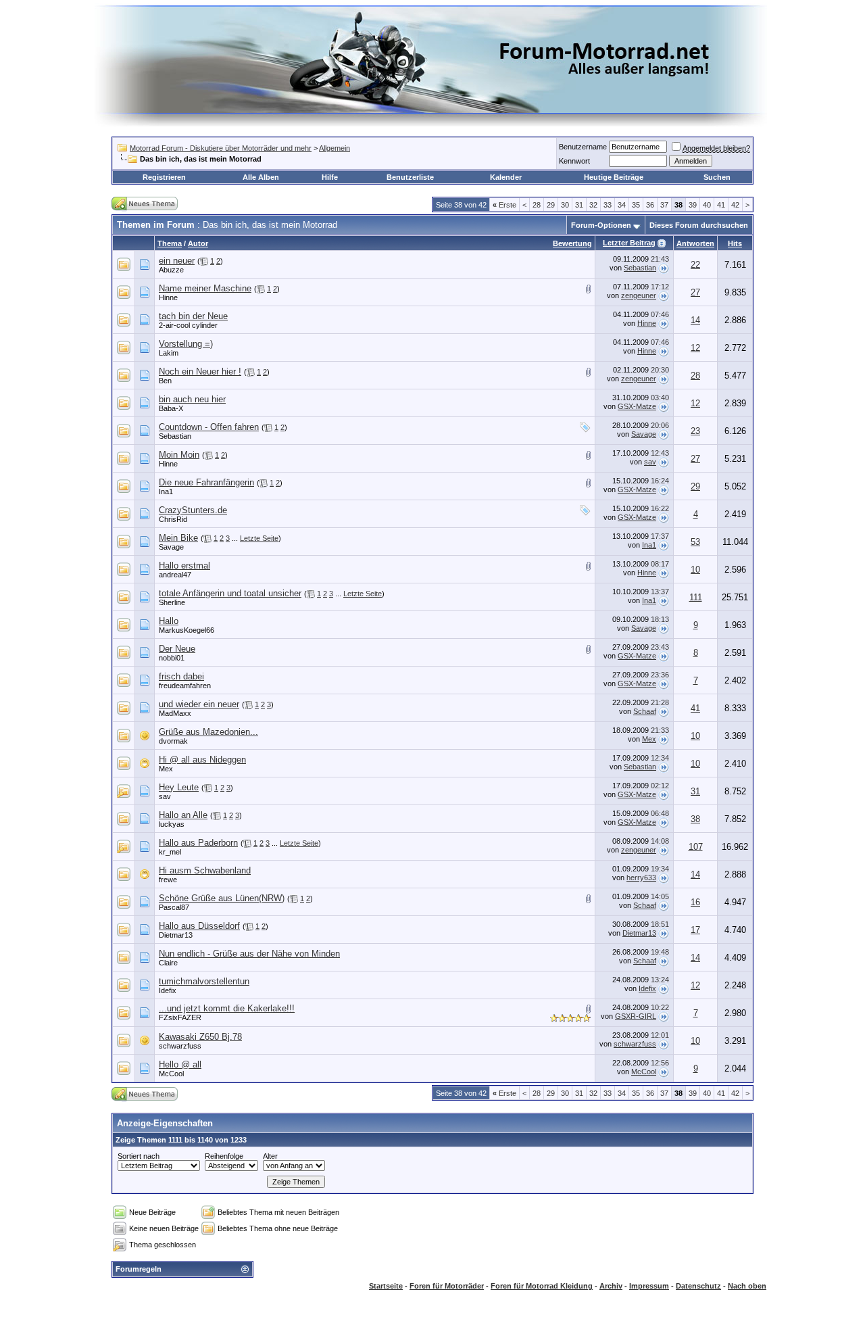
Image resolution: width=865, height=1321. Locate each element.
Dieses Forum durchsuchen (698, 225)
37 (664, 205)
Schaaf (644, 711)
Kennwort (574, 161)
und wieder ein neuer (199, 704)
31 (579, 205)
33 (607, 205)
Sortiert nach (138, 1156)
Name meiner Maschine (205, 288)
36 (650, 205)
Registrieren (164, 177)
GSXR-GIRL (635, 1016)
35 (636, 205)
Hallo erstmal (184, 565)
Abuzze (171, 270)
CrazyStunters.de (193, 510)
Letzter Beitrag (629, 243)
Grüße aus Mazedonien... (208, 732)
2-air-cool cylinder (188, 325)
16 (695, 902)
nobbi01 (171, 658)
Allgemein (334, 148)
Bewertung (572, 243)
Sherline (172, 602)
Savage (643, 434)
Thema (169, 243)
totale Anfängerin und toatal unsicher (230, 593)
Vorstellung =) (186, 344)
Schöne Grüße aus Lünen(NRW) (222, 898)
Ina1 (166, 491)
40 (707, 205)
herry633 (641, 877)
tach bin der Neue (193, 316)
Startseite (386, 1286)
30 (565, 205)
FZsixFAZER (180, 1017)
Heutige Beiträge (613, 177)
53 (695, 542)
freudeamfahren (185, 685)
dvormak (173, 741)
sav (650, 462)
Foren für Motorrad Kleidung (542, 1286)
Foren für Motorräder (447, 1286)
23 (695, 431)
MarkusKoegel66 (186, 630)
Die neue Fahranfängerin (206, 482)
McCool (171, 1074)
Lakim (168, 353)
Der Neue (177, 649)
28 (537, 205)
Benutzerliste (410, 177)
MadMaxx (175, 713)
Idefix (167, 990)
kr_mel (170, 852)
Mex (649, 739)
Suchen (717, 177)
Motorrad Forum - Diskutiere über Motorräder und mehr (221, 148)
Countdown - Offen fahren (209, 427)
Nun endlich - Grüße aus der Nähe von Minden (249, 953)
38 (695, 819)
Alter (270, 1156)
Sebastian (640, 268)
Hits (735, 243)
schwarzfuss (180, 1046)
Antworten (695, 243)
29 (551, 205)
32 (593, 205)
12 (695, 348)
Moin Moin (179, 455)
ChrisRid (173, 519)
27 (695, 292)
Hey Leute (179, 787)
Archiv (610, 1286)
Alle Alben (261, 177)
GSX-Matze (637, 406)
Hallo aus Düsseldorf (199, 926)
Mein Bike (178, 538)
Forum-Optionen (601, 225)
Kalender (506, 177)
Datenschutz (698, 1286)
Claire (168, 963)
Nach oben (747, 1286)
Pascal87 (174, 907)
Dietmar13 (176, 935)
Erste (504, 205)
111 (695, 597)
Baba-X (171, 408)
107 (696, 847)
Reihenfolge (224, 1156)
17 (695, 930)
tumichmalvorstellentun (204, 981)
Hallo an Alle (183, 815)
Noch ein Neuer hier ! (200, 371)
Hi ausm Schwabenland (205, 870)
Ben (165, 381)
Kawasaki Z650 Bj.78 (200, 1037)
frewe (168, 879)
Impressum (649, 1286)
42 (735, 205)
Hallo (168, 621)
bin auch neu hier (192, 399)
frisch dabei (181, 676)
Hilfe (330, 177)
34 (622, 205)
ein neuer (177, 261)
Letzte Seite (259, 538)
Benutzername (583, 147)
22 (695, 265)
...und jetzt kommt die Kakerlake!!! (227, 1008)
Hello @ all (180, 1064)
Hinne (168, 297)
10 (695, 570)
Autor (198, 243)
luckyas (171, 824)
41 (721, 205)
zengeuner (638, 295)
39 (693, 205)
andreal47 (175, 575)
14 (695, 320)
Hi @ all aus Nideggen (202, 759)
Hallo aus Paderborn (198, 843)
